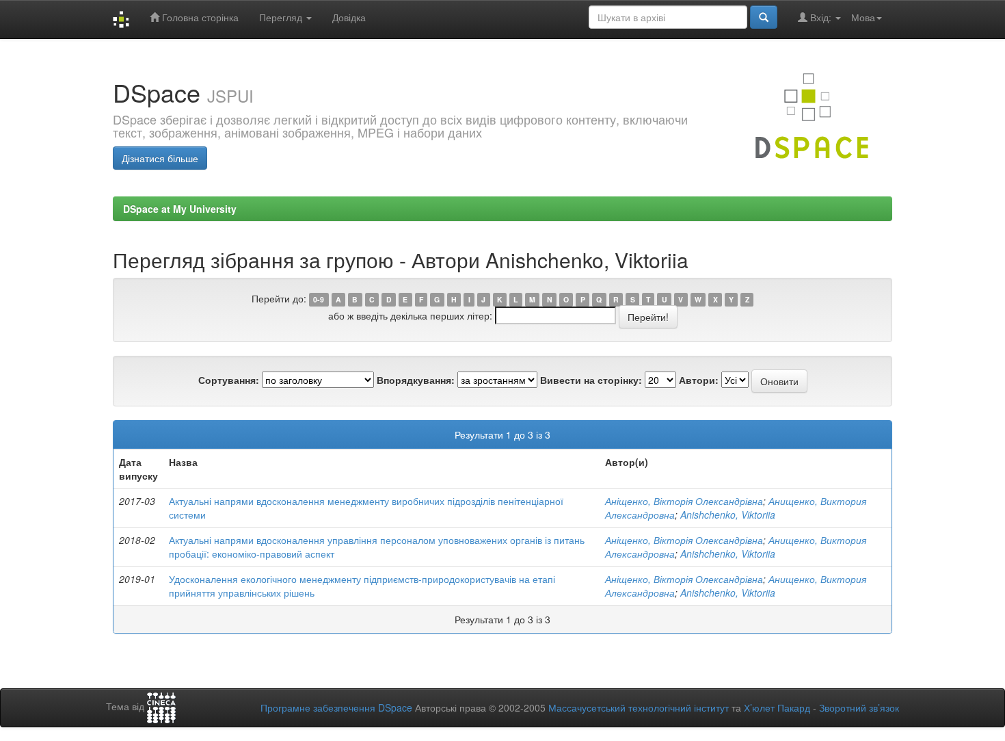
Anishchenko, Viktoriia (727, 514)
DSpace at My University (180, 209)
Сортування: (228, 380)
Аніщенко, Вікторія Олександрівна (684, 501)
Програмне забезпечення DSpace (336, 707)
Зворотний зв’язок (859, 707)
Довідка (349, 17)
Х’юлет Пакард (777, 707)
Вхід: (820, 17)
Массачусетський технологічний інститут (638, 707)
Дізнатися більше (160, 158)
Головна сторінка (199, 17)
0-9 (318, 299)
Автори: (699, 380)
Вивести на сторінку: (591, 380)
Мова (863, 17)
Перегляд (282, 17)
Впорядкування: (416, 380)
